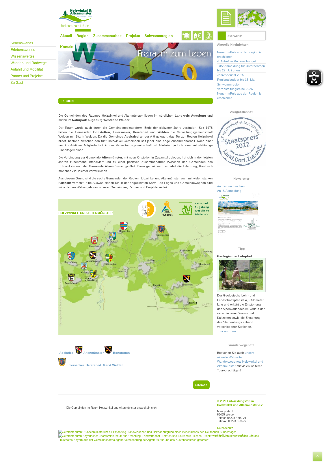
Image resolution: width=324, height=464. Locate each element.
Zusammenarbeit (107, 36)
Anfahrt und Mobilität (27, 69)
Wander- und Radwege (29, 63)
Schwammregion (159, 36)
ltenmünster (95, 352)
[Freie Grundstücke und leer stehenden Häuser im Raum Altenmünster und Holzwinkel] (197, 35)
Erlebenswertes (23, 50)
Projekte (133, 36)
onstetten (122, 352)
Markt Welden (112, 365)
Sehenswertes (22, 43)
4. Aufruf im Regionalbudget (236, 61)
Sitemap (201, 385)
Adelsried (66, 352)
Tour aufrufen (226, 331)
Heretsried (93, 365)
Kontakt (66, 47)
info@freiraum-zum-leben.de (235, 435)
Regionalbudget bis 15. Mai (236, 79)
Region (82, 36)
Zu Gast (17, 82)
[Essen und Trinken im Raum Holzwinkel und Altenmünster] (186, 35)
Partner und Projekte (27, 76)
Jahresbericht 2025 (230, 75)
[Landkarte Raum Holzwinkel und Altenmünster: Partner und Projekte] (252, 18)
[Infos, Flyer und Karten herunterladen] (226, 18)
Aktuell (66, 36)
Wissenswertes (22, 56)
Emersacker (75, 365)
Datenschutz (225, 428)
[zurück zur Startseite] (134, 18)
